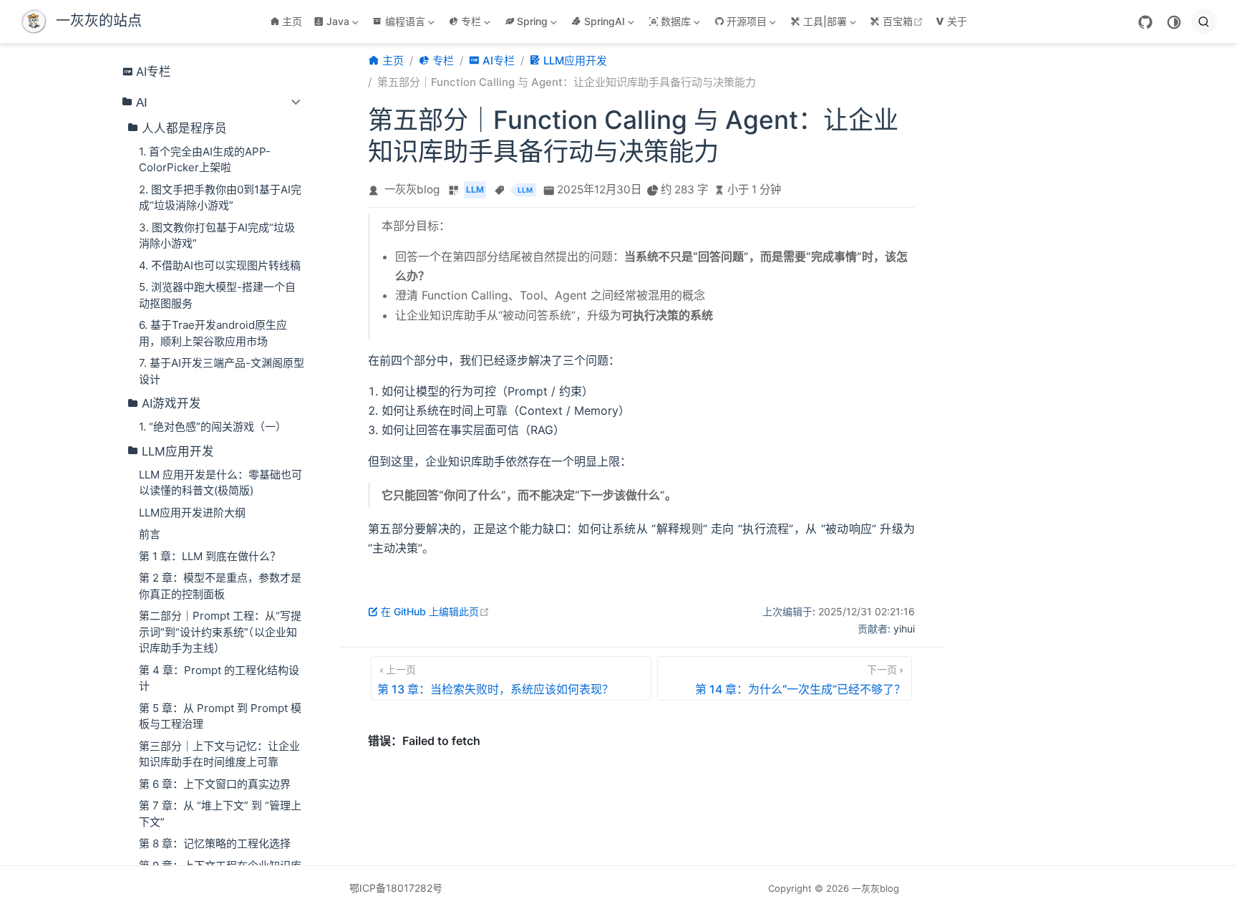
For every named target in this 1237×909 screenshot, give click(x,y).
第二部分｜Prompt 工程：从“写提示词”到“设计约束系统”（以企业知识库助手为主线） (220, 632)
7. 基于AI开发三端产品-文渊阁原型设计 (221, 371)
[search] (1204, 21)
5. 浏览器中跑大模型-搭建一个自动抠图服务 (217, 295)
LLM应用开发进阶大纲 (192, 512)
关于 (957, 21)
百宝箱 (904, 21)
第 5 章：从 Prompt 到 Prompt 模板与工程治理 (220, 716)
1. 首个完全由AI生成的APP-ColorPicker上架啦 (205, 160)
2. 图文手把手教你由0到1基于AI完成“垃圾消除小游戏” (220, 198)
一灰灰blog (412, 189)
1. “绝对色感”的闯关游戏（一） (212, 426)
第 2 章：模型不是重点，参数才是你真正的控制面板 (220, 586)
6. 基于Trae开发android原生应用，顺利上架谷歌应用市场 (213, 333)
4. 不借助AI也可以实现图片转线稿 (220, 265)
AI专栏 (153, 71)
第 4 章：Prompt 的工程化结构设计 (219, 678)
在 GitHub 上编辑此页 (435, 611)
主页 (292, 21)
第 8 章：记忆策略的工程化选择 (215, 843)
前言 (149, 534)
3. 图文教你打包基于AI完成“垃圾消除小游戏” (217, 236)
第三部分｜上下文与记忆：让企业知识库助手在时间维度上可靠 (219, 754)
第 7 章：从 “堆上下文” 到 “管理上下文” (220, 814)
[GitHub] (1145, 22)
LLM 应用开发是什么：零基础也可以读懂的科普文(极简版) (220, 483)
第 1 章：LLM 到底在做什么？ (210, 556)
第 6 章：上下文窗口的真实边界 (215, 784)
